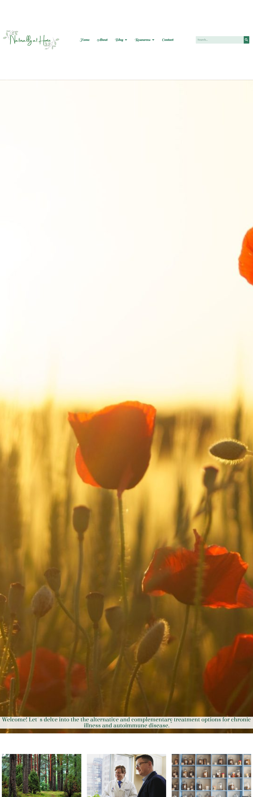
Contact (167, 40)
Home (84, 40)
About (102, 40)
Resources (142, 40)
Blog (119, 40)
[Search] (246, 40)
